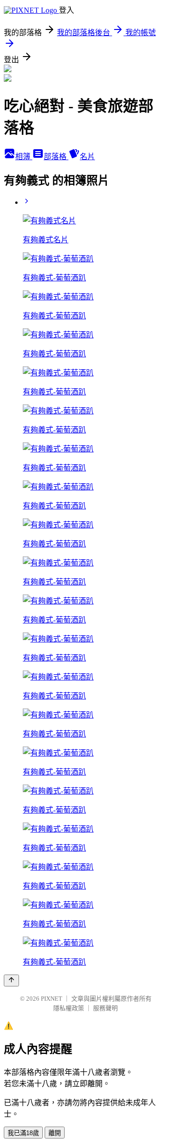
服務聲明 (105, 1008)
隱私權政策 (68, 1008)
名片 (87, 157)
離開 (54, 1133)
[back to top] (11, 980)
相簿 (23, 157)
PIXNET (51, 998)
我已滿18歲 (23, 1133)
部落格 (56, 157)
